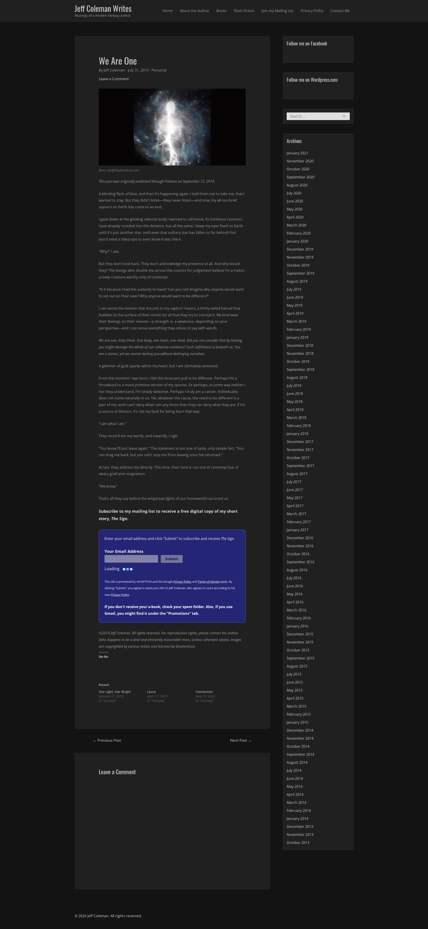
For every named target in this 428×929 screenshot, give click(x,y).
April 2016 (295, 602)
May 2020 (294, 209)
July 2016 (294, 578)
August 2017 (297, 473)
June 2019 (295, 297)
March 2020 (296, 225)
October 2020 (298, 169)
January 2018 (297, 433)
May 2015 (294, 690)
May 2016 (294, 594)
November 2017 (300, 449)
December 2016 (300, 537)
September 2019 (300, 273)
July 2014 (294, 770)
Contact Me (340, 10)
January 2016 (297, 626)
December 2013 (300, 826)
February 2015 (299, 714)
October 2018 (298, 361)
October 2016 (298, 553)
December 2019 (300, 249)
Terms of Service (209, 582)
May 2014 (294, 786)
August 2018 (297, 377)
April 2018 (295, 409)
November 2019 (300, 257)
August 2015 (297, 666)
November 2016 (300, 545)
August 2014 (297, 762)
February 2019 (299, 329)
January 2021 (297, 153)
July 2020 (294, 193)
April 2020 (295, 217)
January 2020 (297, 241)
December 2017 (300, 441)
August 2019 (297, 281)
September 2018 (300, 369)
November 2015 (300, 642)
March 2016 (296, 610)
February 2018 (299, 425)
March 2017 (296, 513)
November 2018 (300, 353)
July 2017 (294, 481)
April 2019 (295, 313)
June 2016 (295, 586)
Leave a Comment (114, 78)
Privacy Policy (312, 10)
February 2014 (299, 810)
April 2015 (295, 698)
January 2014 (297, 818)
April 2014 (295, 794)
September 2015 (300, 658)
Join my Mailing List (278, 10)
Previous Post (107, 740)
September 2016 (300, 561)
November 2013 (300, 834)
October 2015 (298, 650)
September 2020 (300, 177)
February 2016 (299, 618)
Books (221, 10)
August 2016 (297, 570)
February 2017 (299, 521)
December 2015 (300, 634)
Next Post (241, 740)
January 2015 (297, 722)
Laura (151, 692)
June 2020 (295, 201)
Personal (159, 70)
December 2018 (300, 345)
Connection (204, 692)
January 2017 (297, 529)
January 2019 (297, 337)
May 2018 (294, 401)
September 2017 (300, 465)
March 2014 (296, 802)
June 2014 (295, 778)
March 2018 (296, 417)
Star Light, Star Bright (115, 692)
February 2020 (299, 233)
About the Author (194, 10)
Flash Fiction (244, 10)
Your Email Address (124, 551)
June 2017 (295, 489)
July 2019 (294, 289)
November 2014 (300, 738)
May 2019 (294, 305)
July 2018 (294, 385)
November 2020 (300, 161)
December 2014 (300, 730)
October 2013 (298, 842)
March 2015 (296, 706)
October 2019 (298, 265)
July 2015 (294, 674)
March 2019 (296, 321)
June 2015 (295, 682)
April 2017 (295, 505)
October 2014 (298, 746)
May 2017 (294, 497)
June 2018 (295, 393)
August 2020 (297, 185)
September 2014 (300, 754)
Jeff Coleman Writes (103, 8)
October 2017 (298, 457)
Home (168, 10)
